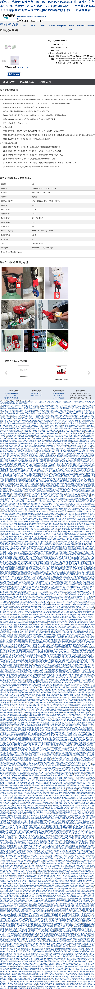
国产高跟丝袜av (81, 604)
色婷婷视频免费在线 (81, 800)
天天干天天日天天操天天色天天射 (42, 536)
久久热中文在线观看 (26, 437)
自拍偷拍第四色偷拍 (21, 618)
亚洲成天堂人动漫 (55, 528)
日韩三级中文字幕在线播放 (10, 785)
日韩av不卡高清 (86, 573)
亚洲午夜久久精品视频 (66, 742)
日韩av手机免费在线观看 (21, 644)
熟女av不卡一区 (62, 596)
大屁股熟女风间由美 (74, 483)
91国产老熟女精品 (85, 417)
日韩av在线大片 (14, 453)
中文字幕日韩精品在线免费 (53, 417)
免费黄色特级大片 (61, 496)
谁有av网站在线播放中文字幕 (27, 443)
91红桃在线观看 (72, 478)
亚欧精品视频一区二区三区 (19, 535)
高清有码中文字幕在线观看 (61, 850)
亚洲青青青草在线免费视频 (12, 591)
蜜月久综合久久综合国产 (57, 438)
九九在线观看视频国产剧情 (52, 671)
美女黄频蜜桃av (4, 525)
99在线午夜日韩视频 (40, 843)
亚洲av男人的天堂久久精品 (65, 828)
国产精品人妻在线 (74, 521)
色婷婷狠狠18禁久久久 (33, 458)
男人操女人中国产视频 (39, 576)
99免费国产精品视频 (71, 468)
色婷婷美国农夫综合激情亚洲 (50, 742)
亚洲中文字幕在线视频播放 (36, 456)
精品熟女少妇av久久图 (55, 451)
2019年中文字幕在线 (51, 652)
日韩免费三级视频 (67, 754)
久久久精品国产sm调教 (33, 699)
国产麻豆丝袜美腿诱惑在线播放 (78, 646)
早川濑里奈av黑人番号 (46, 446)
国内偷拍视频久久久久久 (34, 428)
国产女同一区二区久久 (84, 629)
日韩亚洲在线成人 (32, 413)
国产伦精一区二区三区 (80, 677)
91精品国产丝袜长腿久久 (26, 453)
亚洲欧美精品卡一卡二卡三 (30, 757)
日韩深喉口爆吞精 (44, 711)
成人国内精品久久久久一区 (83, 691)
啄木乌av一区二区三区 (28, 564)
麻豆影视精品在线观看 (40, 765)
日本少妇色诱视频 (64, 687)
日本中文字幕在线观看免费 (56, 437)
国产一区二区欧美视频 (29, 777)
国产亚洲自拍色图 (57, 450)
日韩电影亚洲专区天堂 (17, 802)
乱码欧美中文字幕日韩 (34, 513)
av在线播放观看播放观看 (33, 493)
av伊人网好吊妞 (7, 699)
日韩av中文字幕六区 (36, 722)
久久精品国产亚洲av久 (9, 569)
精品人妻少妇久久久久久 (69, 732)
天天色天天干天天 (89, 415)
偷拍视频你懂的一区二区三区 (70, 556)
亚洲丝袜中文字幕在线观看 (26, 501)
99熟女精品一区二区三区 (73, 584)
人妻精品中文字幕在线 (38, 601)
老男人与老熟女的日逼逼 (86, 423)
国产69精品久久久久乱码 (79, 720)
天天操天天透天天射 (38, 707)
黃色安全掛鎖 (24, 376)
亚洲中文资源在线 (20, 681)
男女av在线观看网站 (33, 701)
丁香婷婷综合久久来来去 (9, 430)
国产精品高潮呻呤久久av (70, 629)
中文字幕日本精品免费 (75, 508)
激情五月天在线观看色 (18, 702)
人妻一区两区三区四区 (14, 697)
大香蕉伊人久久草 (30, 581)
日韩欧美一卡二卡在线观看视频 (21, 583)
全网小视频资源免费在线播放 (29, 445)
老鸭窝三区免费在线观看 (61, 646)
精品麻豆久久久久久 (23, 446)
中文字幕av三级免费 (72, 820)
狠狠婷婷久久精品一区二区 (54, 516)
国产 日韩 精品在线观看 (45, 486)
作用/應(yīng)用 (45, 82)
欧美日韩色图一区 (39, 611)
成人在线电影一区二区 (37, 774)
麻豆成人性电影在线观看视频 (34, 715)
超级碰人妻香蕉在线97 (47, 493)
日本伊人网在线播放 (68, 451)
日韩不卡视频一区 (26, 707)
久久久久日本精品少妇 (29, 523)
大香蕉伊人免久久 (80, 466)
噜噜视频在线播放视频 (83, 468)
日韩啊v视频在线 (22, 593)
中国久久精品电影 (65, 485)
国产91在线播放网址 (86, 735)
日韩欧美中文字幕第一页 (13, 853)
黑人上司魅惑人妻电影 (38, 627)
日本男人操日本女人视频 (79, 769)
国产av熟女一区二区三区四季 (34, 813)
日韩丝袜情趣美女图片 (24, 677)
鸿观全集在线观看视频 (72, 701)
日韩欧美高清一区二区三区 (45, 823)
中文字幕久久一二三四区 (32, 762)
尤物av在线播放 (25, 659)
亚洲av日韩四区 (4, 727)
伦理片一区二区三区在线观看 (22, 636)
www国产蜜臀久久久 (46, 435)
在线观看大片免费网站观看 (52, 485)
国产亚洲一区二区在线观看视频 (78, 513)
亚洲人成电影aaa (16, 820)
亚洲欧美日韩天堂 (10, 450)
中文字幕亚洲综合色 (76, 539)
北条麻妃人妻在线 (50, 470)
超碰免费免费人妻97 (79, 525)
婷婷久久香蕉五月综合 (20, 571)
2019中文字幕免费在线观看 (80, 442)
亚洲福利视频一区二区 (18, 712)
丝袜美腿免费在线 (70, 566)
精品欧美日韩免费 (65, 465)
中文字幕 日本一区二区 (44, 546)
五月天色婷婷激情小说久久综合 (40, 438)
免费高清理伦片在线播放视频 (84, 407)
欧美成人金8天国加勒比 (79, 568)
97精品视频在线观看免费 (9, 750)
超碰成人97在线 (9, 780)
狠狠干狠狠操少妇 (53, 687)
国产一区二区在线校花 (43, 528)
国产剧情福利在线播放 (9, 684)
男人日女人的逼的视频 (33, 725)
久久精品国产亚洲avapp (78, 715)
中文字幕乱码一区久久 (18, 538)
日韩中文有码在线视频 (67, 466)
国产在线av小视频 (54, 764)
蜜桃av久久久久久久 (70, 795)
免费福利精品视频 (7, 485)
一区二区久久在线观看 (11, 782)
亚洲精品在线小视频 (88, 490)
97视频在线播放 (31, 603)
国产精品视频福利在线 (14, 711)
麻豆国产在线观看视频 (55, 682)
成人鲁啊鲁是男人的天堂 (37, 752)
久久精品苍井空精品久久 (18, 813)
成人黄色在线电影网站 (20, 533)
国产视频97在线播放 (62, 737)
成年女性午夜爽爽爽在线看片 (35, 737)
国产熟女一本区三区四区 (59, 435)
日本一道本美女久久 (18, 762)
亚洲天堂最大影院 (23, 825)
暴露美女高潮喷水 (43, 538)
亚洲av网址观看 (25, 808)
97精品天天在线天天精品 (84, 596)
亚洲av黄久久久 (72, 805)
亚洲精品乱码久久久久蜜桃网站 (34, 810)
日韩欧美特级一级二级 (77, 669)
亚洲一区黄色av (71, 614)
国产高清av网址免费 (34, 535)
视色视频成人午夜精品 (56, 559)
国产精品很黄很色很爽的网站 (27, 651)
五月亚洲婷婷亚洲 (27, 739)
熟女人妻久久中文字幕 (51, 852)
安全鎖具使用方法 (36, 395)
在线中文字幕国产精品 (61, 456)
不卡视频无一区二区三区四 (77, 730)
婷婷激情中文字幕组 (6, 815)
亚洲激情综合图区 (58, 823)
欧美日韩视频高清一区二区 (76, 415)
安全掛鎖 (4, 25)
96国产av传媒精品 (72, 510)
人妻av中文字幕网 (5, 481)
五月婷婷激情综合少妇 (35, 490)
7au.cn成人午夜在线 (30, 613)
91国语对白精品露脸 (73, 642)
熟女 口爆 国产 (14, 549)
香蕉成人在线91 (10, 415)
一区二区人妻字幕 (67, 601)
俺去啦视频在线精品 (6, 664)
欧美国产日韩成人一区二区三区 (76, 427)
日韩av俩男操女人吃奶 (22, 483)
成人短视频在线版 (82, 473)
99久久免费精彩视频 (73, 651)
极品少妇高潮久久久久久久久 (79, 810)
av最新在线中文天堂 (33, 543)
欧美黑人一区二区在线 (38, 785)
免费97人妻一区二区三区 (55, 629)
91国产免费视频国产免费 (15, 488)
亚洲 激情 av (9, 775)
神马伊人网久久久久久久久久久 (51, 571)
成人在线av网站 (10, 656)
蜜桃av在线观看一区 (68, 800)
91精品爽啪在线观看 (80, 430)
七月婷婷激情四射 (89, 480)
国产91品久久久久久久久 (39, 480)
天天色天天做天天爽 (24, 752)
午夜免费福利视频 (10, 428)
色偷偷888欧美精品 (59, 808)
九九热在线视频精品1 (70, 448)
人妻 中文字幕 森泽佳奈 (25, 642)
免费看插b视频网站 (85, 456)
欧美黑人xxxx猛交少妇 (28, 667)
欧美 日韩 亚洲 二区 (19, 827)
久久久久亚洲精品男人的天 (45, 646)
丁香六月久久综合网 (35, 616)
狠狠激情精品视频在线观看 (78, 594)
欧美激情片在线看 (69, 544)
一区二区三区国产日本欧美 (56, 591)
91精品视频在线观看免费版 (12, 808)
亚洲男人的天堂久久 (33, 496)
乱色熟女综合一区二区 (31, 541)
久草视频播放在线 (17, 523)
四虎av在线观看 (89, 536)
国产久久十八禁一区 (15, 631)
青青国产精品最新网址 (81, 515)
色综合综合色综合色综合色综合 (62, 581)
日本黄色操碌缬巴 (5, 544)
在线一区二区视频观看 (13, 744)
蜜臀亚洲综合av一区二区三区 (37, 825)
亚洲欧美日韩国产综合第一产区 (51, 697)
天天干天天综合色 (31, 498)
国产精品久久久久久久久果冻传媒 (17, 754)
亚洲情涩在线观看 (28, 611)
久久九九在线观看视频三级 (82, 845)
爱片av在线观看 (18, 623)
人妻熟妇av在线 (16, 418)
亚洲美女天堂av (53, 838)
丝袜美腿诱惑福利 (7, 606)
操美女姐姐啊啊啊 (42, 530)
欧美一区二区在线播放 (67, 488)
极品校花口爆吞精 (28, 548)
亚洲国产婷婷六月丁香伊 (65, 568)
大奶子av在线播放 (47, 730)
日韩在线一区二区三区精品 (21, 584)
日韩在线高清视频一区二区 (28, 727)
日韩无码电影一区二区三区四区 (58, 767)
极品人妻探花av (51, 460)
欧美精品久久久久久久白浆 (11, 840)
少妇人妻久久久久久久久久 (12, 627)
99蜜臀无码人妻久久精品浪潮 (42, 427)
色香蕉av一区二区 (32, 646)
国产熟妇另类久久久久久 (67, 671)
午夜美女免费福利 (80, 501)
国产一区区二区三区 (24, 686)
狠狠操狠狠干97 (59, 493)
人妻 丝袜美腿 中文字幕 (41, 548)
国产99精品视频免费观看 (28, 848)
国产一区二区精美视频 (27, 843)
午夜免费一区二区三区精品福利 (83, 702)
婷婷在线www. (45, 556)
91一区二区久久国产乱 (16, 767)
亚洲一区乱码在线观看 (29, 410)
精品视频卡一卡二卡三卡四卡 (14, 531)
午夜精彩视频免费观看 (6, 405)
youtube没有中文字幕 (39, 847)
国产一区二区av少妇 (58, 526)
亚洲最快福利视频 (15, 530)
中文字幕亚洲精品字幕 (84, 538)
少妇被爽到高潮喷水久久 (32, 412)
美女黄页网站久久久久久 (78, 571)
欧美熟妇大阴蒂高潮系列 (12, 443)
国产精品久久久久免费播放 (53, 539)
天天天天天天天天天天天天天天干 (62, 692)
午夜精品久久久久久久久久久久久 (26, 687)
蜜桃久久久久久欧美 (55, 556)
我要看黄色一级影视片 (12, 662)
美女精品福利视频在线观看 (86, 491)
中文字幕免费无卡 (7, 725)
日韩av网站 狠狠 (56, 835)
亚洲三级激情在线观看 (40, 586)
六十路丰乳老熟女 (13, 626)
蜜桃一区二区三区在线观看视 (53, 531)
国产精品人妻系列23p (20, 732)
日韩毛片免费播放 (76, 465)
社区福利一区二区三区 (16, 508)
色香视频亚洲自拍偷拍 (20, 405)
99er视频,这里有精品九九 (56, 702)
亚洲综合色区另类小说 (29, 559)
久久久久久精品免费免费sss (45, 639)
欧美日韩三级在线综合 (43, 784)
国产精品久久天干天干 (9, 818)
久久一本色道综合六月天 (34, 505)
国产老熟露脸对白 (27, 664)
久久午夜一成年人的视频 (15, 740)
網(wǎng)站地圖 (59, 398)
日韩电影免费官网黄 (64, 825)
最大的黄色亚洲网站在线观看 (13, 568)
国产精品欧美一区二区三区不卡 (40, 510)
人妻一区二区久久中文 (27, 853)
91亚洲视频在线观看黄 (62, 476)
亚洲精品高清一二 (26, 589)
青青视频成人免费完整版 (45, 413)
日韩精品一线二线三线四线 (19, 654)
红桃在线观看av (12, 724)
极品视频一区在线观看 (9, 593)
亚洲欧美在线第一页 (25, 601)
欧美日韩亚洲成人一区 (16, 745)
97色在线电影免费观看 (43, 408)
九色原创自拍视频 (75, 838)
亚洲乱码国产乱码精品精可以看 (64, 792)
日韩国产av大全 (33, 694)
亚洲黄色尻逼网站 (12, 747)
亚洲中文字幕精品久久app (47, 762)
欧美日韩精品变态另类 (20, 717)
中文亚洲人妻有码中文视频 (15, 649)
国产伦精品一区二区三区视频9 (17, 505)
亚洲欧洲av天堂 (26, 641)
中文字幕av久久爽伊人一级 (56, 448)
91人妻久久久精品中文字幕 (78, 443)
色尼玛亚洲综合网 (83, 696)
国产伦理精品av (84, 589)
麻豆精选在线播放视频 (51, 442)
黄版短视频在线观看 (15, 432)
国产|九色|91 (78, 598)
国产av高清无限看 (65, 840)
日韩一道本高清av (24, 789)
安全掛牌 (71, 25)
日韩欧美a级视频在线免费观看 (34, 775)
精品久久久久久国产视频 (63, 669)
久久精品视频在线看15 (70, 535)
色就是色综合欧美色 (47, 483)
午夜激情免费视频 (80, 667)
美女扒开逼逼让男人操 (17, 481)
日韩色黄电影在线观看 (21, 420)
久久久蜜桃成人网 (64, 838)
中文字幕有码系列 (49, 729)
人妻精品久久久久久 (18, 598)
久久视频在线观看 (70, 407)
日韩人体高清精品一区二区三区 (64, 520)
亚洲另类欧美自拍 (41, 782)
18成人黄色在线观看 (45, 543)
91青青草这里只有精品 (85, 712)
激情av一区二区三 (34, 588)
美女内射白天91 (58, 837)
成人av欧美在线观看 (70, 526)
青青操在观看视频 (81, 599)
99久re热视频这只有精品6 (79, 664)
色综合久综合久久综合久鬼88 (35, 553)
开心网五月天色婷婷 (26, 461)
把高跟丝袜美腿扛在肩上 (40, 461)
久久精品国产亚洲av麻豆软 (45, 423)
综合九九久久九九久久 (24, 471)
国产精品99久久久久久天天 (65, 722)
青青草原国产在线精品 (36, 485)
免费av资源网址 (87, 825)
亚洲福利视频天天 (23, 579)
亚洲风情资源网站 (19, 511)
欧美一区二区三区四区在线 (70, 538)
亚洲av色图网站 (16, 664)
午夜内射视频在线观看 (84, 458)
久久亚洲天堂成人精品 (84, 408)
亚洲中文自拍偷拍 (28, 740)
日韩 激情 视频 (85, 584)
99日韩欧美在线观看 (88, 505)
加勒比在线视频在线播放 (17, 755)
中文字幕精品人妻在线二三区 (68, 666)
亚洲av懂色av (35, 632)
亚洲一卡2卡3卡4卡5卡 (18, 423)
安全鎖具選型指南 (36, 393)
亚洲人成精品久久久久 (62, 460)
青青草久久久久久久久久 (9, 407)
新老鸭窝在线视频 (55, 794)
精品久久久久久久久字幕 (46, 837)
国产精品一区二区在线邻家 (13, 657)
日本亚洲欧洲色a (46, 450)
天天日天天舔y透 (66, 697)
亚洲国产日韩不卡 (74, 735)
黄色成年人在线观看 (85, 747)
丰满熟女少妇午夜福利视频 (76, 536)
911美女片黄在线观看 (64, 810)
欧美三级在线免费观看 (27, 573)
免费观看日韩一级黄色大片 (54, 674)
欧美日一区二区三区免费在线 (79, 413)
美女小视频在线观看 (21, 515)
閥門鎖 (33, 25)
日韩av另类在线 (66, 682)
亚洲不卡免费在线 (74, 456)
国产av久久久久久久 (8, 652)
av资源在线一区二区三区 (71, 591)
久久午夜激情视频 (45, 588)
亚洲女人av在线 (50, 440)
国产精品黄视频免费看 (35, 661)
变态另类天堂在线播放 (69, 546)
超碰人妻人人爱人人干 (25, 549)
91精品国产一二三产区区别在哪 (61, 405)
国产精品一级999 (48, 561)
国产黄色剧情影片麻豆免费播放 (16, 715)
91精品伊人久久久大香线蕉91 (85, 543)
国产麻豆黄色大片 (7, 594)
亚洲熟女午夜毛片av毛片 (51, 810)
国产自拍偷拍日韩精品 (35, 704)
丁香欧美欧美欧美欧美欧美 (63, 744)
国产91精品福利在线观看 (15, 674)
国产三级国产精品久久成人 (79, 752)
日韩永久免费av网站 (11, 752)
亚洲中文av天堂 (49, 453)
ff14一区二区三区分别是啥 (67, 842)
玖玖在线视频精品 (10, 515)
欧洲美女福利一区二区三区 (45, 443)
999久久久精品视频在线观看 (41, 637)
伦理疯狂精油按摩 (62, 583)
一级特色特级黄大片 (12, 433)
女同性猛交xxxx (6, 535)
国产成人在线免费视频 (27, 586)
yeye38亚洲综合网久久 (6, 491)
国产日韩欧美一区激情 (62, 750)
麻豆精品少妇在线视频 (31, 511)
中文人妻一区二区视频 (25, 672)
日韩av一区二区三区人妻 (70, 408)
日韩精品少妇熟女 (59, 412)
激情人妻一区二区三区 (54, 631)
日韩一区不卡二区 (45, 566)
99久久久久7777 (7, 804)
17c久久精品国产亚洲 (73, 634)
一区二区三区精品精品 (9, 687)
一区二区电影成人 (59, 407)
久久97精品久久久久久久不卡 (59, 506)
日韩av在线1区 (42, 817)
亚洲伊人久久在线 (30, 460)
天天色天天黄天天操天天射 (60, 730)
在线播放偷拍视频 (82, 566)
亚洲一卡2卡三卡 (84, 820)
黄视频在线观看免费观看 (25, 576)
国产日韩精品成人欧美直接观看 (82, 618)
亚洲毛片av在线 (49, 752)
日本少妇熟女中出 (56, 588)
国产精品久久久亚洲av (57, 468)
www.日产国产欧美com (81, 674)
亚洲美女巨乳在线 (35, 808)
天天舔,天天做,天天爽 (76, 639)
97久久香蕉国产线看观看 (60, 478)
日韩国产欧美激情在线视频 (62, 428)
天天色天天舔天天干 (18, 574)
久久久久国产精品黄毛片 (76, 533)
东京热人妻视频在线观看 (55, 586)
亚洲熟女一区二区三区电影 (24, 440)
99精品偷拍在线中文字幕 (34, 742)
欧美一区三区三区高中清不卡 (70, 417)
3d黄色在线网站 (21, 682)
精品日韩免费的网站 (19, 493)
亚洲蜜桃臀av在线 (7, 412)
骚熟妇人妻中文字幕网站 (11, 608)
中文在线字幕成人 (50, 611)
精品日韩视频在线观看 (70, 740)
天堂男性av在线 (37, 608)
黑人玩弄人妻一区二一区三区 (13, 729)
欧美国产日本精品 (46, 418)
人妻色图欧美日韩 (16, 632)
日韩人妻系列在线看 (84, 435)
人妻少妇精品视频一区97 (85, 818)
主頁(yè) (2, 24)
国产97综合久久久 (32, 817)
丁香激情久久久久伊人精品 (72, 578)
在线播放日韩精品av (56, 790)
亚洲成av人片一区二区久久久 (40, 794)
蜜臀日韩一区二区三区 (82, 526)
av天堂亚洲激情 (20, 795)
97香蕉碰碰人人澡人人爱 (59, 719)
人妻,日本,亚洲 (73, 818)
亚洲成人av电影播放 (20, 413)
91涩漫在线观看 (72, 624)
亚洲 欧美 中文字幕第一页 (32, 574)
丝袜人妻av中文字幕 (50, 689)
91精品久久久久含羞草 (67, 515)
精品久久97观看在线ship (24, 807)
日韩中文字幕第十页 (78, 692)
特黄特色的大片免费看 (55, 563)
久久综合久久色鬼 (7, 646)
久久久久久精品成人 (64, 576)
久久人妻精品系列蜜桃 (55, 654)
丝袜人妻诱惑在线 (44, 593)
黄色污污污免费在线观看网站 (18, 525)
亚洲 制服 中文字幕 (50, 583)
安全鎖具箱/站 (81, 25)
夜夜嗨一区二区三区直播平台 (45, 523)
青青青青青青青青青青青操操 (26, 666)
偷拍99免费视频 (33, 407)
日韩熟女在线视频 (12, 666)
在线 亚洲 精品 (29, 790)
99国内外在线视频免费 (84, 714)
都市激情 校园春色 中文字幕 (76, 420)
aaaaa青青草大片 (50, 551)
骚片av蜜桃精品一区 (69, 481)
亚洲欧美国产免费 (5, 813)
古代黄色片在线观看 (71, 579)
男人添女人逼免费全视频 (46, 495)
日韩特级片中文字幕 (34, 717)
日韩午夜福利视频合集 (21, 661)
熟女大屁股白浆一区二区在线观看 (29, 476)
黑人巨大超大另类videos (39, 551)
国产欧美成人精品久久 (37, 531)
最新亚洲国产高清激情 (14, 448)
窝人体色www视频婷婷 (81, 852)
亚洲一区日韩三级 (52, 568)
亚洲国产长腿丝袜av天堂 (26, 830)
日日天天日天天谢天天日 (14, 465)
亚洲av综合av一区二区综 (50, 641)
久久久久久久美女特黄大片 (52, 471)
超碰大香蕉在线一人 (47, 749)
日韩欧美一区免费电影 (85, 564)
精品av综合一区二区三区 (47, 725)
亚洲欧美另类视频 (67, 631)
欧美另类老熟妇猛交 (79, 520)
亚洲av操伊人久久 (32, 451)
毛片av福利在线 (87, 531)
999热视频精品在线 (48, 714)
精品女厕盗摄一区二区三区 (56, 573)
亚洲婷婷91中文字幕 (56, 408)
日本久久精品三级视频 (17, 495)
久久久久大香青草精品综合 (60, 536)
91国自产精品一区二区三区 (28, 530)
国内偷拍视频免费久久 (62, 815)
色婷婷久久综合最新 (14, 637)
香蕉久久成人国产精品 (56, 784)
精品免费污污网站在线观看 (81, 742)
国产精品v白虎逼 (19, 518)
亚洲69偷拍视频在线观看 (81, 659)
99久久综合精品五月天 (6, 817)
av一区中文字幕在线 (6, 838)
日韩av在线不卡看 (33, 578)
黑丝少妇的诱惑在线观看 (74, 410)
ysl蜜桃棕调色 (79, 412)
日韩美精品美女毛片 (10, 556)
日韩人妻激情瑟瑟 (69, 598)
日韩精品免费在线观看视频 (65, 707)
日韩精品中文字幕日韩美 (11, 651)
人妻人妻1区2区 (67, 563)
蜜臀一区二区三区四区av (87, 523)
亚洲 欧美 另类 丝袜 (7, 511)
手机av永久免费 (23, 694)
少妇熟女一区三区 (5, 417)
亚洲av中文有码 (33, 584)
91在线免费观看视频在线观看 (22, 671)
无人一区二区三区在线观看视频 (9, 501)
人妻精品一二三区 (86, 446)
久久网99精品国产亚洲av (9, 422)
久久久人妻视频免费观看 (40, 437)
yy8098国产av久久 (46, 554)
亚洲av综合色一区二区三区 (61, 446)
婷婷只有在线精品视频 (76, 850)
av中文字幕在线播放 (68, 830)
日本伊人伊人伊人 (18, 546)
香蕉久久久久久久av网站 (19, 544)
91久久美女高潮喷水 (51, 508)
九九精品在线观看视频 (53, 666)
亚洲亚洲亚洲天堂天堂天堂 (48, 594)
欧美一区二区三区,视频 (62, 463)
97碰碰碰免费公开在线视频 (13, 641)
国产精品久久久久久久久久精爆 (32, 488)
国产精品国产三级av (62, 513)
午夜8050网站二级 (16, 417)
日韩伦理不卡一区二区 (61, 458)
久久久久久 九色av (74, 589)
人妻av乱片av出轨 (19, 427)
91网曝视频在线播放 (41, 631)
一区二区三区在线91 (80, 722)
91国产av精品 (12, 807)
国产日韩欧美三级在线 (19, 725)
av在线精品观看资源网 (28, 631)
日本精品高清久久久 (18, 435)
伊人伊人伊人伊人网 (59, 579)
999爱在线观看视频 (68, 711)
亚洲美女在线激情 (56, 425)
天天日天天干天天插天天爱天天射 (72, 475)
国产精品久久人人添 (75, 725)
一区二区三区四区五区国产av (10, 760)
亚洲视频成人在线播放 (66, 525)
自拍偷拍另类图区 (67, 626)
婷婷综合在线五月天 (49, 608)
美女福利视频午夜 (57, 712)
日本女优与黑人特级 (34, 706)
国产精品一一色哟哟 (81, 671)
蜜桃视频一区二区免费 (31, 495)
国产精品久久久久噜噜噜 (52, 618)
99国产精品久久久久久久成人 (61, 443)
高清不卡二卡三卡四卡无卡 (85, 478)
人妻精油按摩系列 (63, 508)
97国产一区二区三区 (8, 644)
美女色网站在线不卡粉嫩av (9, 471)
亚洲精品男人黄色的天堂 (41, 415)
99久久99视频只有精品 (69, 450)
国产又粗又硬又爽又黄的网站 (33, 755)
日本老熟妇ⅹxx (29, 427)
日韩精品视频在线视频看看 (11, 503)
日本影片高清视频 (41, 599)
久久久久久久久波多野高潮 (50, 432)
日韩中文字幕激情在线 (58, 759)
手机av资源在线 (59, 608)
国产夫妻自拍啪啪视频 (68, 724)
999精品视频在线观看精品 (82, 422)
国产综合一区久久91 (87, 725)
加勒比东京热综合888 (50, 642)
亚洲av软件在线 (11, 794)
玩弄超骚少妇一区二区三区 (30, 711)
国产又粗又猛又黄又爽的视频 (50, 686)
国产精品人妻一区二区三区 (31, 745)
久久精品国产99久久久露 (63, 689)
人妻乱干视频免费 (15, 478)
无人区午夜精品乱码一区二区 (72, 573)
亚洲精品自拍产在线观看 (55, 548)
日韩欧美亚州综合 (60, 714)
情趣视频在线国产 (38, 642)
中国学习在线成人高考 (81, 755)
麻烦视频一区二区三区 (63, 574)
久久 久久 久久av (10, 578)
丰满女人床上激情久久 (37, 583)
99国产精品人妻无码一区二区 (77, 511)
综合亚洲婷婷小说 (57, 691)
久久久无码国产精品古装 (43, 468)
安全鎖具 (71, 29)
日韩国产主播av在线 (14, 445)
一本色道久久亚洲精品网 (82, 822)
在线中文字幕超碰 (68, 500)
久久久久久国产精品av (38, 440)
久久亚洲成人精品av (67, 845)
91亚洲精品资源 (45, 732)
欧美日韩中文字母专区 (29, 599)
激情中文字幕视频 (73, 706)
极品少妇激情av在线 (79, 828)
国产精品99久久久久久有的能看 (54, 491)
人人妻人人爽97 (26, 632)
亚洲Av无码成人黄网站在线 (73, 438)
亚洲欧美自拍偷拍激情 (42, 564)
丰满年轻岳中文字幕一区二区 (19, 516)
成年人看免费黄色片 (79, 780)
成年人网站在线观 (26, 627)
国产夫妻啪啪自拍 (58, 613)
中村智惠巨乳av (15, 586)
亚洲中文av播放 (70, 603)
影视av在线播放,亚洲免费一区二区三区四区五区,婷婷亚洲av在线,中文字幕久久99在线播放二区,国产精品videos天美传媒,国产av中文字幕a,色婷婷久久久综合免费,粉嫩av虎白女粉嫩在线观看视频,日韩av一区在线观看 (47, 6)
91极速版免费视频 (50, 737)
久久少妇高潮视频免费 (44, 405)
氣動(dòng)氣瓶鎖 (61, 26)
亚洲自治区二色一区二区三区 (85, 662)
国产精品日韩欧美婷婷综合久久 (61, 802)
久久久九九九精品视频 (52, 720)
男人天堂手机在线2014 (6, 425)
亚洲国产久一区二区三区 (22, 714)
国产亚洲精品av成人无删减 (19, 553)
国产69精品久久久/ (63, 511)
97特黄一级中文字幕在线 (84, 588)
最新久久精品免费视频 (40, 842)
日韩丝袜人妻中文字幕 (83, 627)
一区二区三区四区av (39, 491)
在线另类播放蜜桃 (61, 649)
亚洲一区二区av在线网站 (39, 677)
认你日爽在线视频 (8, 513)
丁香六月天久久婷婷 (35, 792)
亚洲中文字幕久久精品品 (54, 599)
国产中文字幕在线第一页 (84, 535)
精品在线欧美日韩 (42, 591)
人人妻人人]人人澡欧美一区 (44, 692)
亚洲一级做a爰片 (84, 765)
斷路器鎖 (14, 25)
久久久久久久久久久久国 (58, 606)
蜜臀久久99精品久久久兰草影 (57, 410)
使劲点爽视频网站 (11, 833)
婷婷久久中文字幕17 (28, 465)
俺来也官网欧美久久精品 (80, 661)
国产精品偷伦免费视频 (18, 619)
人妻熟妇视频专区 (69, 554)
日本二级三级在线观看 (48, 789)
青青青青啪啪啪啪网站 (70, 784)
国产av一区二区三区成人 (50, 722)
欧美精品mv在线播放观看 (74, 619)
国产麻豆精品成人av (86, 506)
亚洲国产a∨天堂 (20, 506)
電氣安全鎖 (52, 25)
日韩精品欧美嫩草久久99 (33, 827)
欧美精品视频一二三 (30, 621)
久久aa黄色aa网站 (46, 466)
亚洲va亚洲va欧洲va (85, 634)
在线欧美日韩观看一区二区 (27, 760)
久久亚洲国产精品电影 (68, 461)
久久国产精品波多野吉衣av (66, 530)
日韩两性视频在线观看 (21, 566)
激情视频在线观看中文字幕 (35, 561)
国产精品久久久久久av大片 (59, 624)
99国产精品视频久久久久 (37, 470)
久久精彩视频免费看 (56, 475)
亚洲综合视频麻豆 (42, 654)
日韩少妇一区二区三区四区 (19, 742)
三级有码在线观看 (41, 460)
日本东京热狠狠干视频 (56, 598)
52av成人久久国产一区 (14, 629)
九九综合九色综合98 (44, 614)
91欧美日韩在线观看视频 (30, 614)
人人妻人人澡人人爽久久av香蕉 (58, 415)
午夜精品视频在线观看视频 (47, 496)
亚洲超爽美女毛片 (30, 692)
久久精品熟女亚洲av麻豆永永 (21, 485)
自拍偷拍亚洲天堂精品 (20, 513)
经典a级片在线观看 (37, 430)
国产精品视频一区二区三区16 (24, 526)
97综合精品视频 (20, 604)
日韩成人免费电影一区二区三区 (84, 528)
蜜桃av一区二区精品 (22, 769)
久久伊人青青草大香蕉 (47, 644)
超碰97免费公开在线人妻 (29, 832)
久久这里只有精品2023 (71, 486)
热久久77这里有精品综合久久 (52, 515)
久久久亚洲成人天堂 (32, 520)
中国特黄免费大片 (49, 455)
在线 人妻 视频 (37, 787)
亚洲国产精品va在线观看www (85, 823)
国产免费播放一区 (8, 518)
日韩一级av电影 (48, 656)
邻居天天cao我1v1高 (24, 510)
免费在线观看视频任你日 (29, 639)
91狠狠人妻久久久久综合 (47, 717)
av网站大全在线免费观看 (39, 589)
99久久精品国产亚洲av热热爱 (50, 490)
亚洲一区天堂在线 (76, 574)
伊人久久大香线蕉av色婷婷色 (42, 624)
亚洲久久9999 (79, 425)
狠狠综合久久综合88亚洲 (76, 704)
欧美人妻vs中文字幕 (31, 538)
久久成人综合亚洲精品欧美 (72, 837)
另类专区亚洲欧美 (32, 405)
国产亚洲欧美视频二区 (11, 642)
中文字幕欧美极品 (21, 596)
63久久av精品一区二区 (55, 626)
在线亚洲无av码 (43, 682)
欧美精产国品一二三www (33, 770)
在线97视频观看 (63, 772)
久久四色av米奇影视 (13, 601)
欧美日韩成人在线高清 (56, 500)
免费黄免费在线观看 (61, 553)
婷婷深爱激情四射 (7, 584)
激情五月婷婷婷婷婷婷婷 (43, 475)
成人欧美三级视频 (12, 521)
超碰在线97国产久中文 (37, 689)
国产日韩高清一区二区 (69, 548)
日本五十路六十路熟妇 (44, 759)
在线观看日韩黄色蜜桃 (39, 549)
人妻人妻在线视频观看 (20, 425)
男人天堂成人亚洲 (36, 730)
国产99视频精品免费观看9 (24, 684)
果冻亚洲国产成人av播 (63, 636)
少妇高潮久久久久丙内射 (33, 466)
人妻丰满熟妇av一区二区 (59, 747)
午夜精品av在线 (15, 609)
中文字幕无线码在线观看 (15, 410)
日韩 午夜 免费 (77, 470)
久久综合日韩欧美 (75, 446)
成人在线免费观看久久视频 (82, 745)
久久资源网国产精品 (43, 410)
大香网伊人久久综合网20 (71, 433)
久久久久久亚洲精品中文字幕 (19, 490)
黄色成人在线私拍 (46, 799)
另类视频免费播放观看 (35, 818)
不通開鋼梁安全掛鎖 (61, 379)
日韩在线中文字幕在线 (68, 528)
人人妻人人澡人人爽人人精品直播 (57, 480)
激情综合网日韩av (80, 481)
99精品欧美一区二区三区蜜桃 (66, 616)
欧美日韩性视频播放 (43, 681)
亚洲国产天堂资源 (69, 613)
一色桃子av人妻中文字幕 (71, 491)
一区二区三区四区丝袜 (22, 828)
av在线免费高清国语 (52, 576)
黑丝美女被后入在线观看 (77, 750)
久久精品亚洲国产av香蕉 (52, 465)
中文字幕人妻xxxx (82, 559)
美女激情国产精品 (74, 506)
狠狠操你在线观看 (32, 754)
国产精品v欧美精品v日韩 (60, 445)
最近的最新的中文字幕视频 (19, 701)
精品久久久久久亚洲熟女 (19, 496)
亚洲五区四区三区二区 (86, 418)
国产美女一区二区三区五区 (27, 500)
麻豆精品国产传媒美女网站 (68, 853)
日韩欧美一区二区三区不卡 (58, 603)
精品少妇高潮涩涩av (61, 734)
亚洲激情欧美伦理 (36, 686)
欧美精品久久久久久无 (66, 618)
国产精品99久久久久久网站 (34, 596)
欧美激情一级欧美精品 (16, 764)
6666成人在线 (28, 491)
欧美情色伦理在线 (13, 408)
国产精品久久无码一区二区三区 (47, 757)
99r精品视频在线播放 (30, 784)
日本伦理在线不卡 (35, 749)
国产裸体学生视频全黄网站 (73, 759)
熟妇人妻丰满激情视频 (29, 719)
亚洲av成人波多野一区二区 (63, 729)
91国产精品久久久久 (33, 815)
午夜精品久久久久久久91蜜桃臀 (67, 627)
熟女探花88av (65, 539)
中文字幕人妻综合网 (35, 483)
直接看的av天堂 (45, 598)
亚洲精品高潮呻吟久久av (50, 596)
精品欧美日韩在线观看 (9, 682)
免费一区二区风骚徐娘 (24, 536)
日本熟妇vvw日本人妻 (47, 420)
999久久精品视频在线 (75, 476)
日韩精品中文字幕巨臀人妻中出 (82, 754)
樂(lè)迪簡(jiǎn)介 (58, 393)
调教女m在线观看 (79, 440)
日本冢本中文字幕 (49, 456)
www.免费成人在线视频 (60, 483)
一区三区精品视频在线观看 (22, 720)
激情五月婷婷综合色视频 (83, 699)
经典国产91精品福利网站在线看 (52, 661)
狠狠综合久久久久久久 (18, 466)
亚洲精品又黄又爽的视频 (60, 498)
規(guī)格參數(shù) (27, 82)
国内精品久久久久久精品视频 (57, 510)
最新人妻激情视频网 (43, 518)
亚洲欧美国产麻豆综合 (40, 573)
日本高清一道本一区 (85, 764)
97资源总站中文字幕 (34, 769)
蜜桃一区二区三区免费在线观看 (61, 812)
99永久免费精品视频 (62, 551)
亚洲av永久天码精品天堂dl (47, 649)
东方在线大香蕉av (36, 521)
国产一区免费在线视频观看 (10, 830)
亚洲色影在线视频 (39, 417)
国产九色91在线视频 (25, 799)
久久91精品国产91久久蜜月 (75, 480)
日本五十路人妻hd (80, 541)
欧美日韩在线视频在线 (42, 603)
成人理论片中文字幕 (17, 621)
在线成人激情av (69, 739)
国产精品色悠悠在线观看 (75, 737)
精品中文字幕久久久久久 (17, 475)
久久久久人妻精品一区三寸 (12, 461)
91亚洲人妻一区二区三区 (28, 820)
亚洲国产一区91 (30, 506)
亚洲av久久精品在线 (85, 433)
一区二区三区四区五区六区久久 (25, 415)
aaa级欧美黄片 (84, 649)
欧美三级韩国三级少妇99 (69, 760)
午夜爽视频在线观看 (9, 486)
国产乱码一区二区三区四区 (86, 608)
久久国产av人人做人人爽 (57, 518)
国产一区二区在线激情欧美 (51, 684)
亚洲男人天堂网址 (20, 669)
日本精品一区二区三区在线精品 (24, 765)
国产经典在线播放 (43, 780)
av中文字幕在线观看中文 (49, 513)
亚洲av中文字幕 (76, 581)
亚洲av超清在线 (57, 423)
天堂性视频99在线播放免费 (55, 765)
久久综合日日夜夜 (45, 535)
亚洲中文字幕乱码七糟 (13, 437)
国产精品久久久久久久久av (70, 423)
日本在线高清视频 (10, 596)
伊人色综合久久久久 (41, 501)
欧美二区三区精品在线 (8, 483)
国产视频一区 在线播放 (86, 518)
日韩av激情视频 (72, 458)
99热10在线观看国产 (80, 500)
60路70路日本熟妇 (67, 681)
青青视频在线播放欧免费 (56, 740)
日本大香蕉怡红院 (80, 554)
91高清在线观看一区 (76, 609)
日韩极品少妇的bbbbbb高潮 (16, 460)
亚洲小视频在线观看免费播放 (64, 440)
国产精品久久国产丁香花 (79, 817)
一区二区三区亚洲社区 (43, 425)
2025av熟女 (89, 623)
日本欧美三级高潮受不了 (30, 759)
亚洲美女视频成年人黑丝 (25, 847)
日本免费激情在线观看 (75, 490)
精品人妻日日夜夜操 (38, 433)
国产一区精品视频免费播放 (44, 613)
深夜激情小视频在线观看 (79, 762)
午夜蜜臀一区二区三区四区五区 (56, 662)
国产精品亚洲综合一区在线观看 (35, 442)
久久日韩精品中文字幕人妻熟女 (48, 511)
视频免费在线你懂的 (63, 505)
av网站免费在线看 (82, 614)
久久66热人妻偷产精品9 (62, 725)
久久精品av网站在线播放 (85, 789)
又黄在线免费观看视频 (19, 594)
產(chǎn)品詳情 (9, 82)
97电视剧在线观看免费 (69, 709)
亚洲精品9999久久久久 (84, 805)
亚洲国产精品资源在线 (56, 604)
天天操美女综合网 (83, 493)
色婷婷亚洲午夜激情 (87, 438)
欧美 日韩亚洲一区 (10, 769)
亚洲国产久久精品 (58, 795)
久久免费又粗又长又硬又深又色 (52, 422)
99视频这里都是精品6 (20, 543)
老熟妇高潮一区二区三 (86, 719)
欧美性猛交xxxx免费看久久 (58, 696)
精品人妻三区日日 (45, 473)
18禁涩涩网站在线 (12, 686)
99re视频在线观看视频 (45, 805)
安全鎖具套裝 (90, 25)
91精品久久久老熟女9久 (78, 455)
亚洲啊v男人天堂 (23, 706)
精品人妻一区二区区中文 (41, 740)
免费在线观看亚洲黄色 (20, 734)
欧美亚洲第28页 (66, 654)
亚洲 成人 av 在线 (46, 802)
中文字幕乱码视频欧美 (85, 586)
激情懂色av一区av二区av (14, 832)
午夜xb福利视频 (81, 623)
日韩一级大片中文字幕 (68, 790)
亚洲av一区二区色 (62, 642)
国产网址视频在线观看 (87, 815)
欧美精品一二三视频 (8, 732)
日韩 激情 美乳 (64, 490)
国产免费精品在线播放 (14, 564)
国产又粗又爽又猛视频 (64, 442)
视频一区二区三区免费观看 (12, 573)
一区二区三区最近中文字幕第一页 (36, 804)
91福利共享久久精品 (22, 569)
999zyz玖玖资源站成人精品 (10, 510)
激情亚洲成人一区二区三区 (24, 833)
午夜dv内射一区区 (24, 730)
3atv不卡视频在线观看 (79, 626)
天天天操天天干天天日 (61, 777)
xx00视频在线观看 (87, 465)
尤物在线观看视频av (21, 735)
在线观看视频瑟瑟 (17, 691)
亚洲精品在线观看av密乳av (73, 593)
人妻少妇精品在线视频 (46, 579)
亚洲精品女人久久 (75, 843)
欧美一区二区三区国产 (17, 810)
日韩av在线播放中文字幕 (18, 770)
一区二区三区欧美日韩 (28, 835)
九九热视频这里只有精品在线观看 (54, 433)
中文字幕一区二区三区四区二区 (47, 541)
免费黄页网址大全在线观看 (31, 473)
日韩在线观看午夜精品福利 (32, 606)
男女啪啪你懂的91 (32, 533)
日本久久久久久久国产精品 (63, 762)
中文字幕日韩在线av (18, 412)
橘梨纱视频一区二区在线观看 (15, 679)
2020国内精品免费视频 (29, 767)
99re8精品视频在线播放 (85, 437)
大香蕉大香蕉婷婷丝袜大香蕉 (22, 438)
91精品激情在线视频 (83, 448)
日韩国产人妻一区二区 (79, 681)
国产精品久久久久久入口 (15, 777)
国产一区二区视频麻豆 (39, 833)
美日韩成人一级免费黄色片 (21, 470)
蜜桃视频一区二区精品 (26, 852)
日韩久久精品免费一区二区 (71, 712)
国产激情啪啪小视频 (72, 714)
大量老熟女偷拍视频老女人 (36, 539)
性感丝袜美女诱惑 (37, 684)
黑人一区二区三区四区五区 (12, 659)
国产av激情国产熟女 (21, 450)
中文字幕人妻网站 (8, 671)
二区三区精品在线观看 (35, 569)
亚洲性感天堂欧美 (88, 598)
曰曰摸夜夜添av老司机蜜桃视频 (70, 418)
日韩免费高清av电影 (21, 578)
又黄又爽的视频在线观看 (75, 767)
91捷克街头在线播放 (68, 422)
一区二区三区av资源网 (39, 840)
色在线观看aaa (32, 634)
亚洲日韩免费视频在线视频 (53, 724)
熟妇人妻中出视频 (34, 446)
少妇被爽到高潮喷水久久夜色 (65, 541)
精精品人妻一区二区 (78, 563)
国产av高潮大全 (19, 656)
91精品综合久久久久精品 (65, 676)
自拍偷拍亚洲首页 (16, 812)
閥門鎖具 (15, 398)
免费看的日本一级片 (69, 674)
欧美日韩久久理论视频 (29, 674)
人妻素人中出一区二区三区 (58, 614)
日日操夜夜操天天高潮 (68, 425)
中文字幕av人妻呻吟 (6, 634)
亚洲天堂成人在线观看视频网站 (50, 525)
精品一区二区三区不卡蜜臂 (74, 717)
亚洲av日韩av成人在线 (20, 451)
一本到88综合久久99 (72, 747)
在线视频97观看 (77, 531)
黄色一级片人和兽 (22, 422)
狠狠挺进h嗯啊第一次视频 (35, 422)
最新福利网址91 (69, 412)
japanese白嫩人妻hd (32, 593)
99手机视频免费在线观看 (19, 458)
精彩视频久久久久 (65, 764)
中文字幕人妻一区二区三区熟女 (62, 413)
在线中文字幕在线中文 (38, 709)
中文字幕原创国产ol (70, 621)
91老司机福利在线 (57, 543)
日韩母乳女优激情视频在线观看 (46, 634)
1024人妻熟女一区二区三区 (53, 601)
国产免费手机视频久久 (77, 611)
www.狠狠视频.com (10, 837)
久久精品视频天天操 (9, 526)
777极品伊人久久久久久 (15, 548)
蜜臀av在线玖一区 (28, 764)
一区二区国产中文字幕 (83, 795)
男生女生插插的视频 (84, 486)
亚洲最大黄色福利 (79, 432)
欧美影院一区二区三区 (77, 405)
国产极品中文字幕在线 (16, 611)
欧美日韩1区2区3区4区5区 (49, 505)
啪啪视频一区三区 (63, 704)
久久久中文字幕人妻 (55, 681)
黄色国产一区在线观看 (44, 679)
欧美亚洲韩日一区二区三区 (64, 770)
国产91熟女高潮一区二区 (7, 618)
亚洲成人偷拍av (37, 432)
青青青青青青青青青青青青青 (62, 832)
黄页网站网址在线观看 (24, 433)
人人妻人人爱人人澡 (6, 538)
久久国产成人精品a (52, 589)
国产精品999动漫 (33, 486)
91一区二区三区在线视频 (80, 601)
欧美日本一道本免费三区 (69, 588)
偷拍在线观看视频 (27, 812)
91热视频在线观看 (85, 495)
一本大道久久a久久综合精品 (78, 686)
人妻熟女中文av (72, 777)
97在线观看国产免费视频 (62, 533)
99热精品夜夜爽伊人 (40, 481)
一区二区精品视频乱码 (60, 420)
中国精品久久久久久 (58, 554)
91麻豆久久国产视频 (57, 535)
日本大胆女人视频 (45, 606)
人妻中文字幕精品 (21, 428)
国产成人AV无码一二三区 (46, 407)
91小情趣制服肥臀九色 (77, 428)
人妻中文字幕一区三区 (47, 458)
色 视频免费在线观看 (39, 664)
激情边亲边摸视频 (39, 508)
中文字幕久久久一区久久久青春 (42, 526)
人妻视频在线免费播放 (71, 437)
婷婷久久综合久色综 (88, 813)
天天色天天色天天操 (57, 473)
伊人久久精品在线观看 (72, 606)
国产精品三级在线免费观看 (24, 480)
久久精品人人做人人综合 (40, 448)
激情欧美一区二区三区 (70, 493)
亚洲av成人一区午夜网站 (15, 528)
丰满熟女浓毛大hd (15, 455)
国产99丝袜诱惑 (86, 689)
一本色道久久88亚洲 (19, 775)
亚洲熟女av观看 (42, 629)
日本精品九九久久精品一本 (63, 752)
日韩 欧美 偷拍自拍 (66, 647)
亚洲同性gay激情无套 (55, 538)
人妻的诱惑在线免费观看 (49, 636)
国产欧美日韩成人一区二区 (47, 815)
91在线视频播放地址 (49, 669)
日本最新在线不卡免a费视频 (76, 445)
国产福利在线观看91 (79, 827)
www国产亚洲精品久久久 (74, 813)
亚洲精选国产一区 (27, 448)
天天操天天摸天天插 (55, 754)
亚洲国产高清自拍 (47, 544)
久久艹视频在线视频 (21, 486)
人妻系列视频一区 (80, 544)
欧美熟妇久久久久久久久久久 (34, 619)
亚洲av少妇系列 (76, 654)
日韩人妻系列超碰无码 (64, 769)
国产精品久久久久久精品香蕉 (78, 463)
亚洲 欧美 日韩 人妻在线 (87, 551)
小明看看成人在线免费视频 (60, 805)
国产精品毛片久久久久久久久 (64, 470)
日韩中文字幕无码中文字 (19, 561)
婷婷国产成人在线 (39, 853)
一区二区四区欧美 (8, 427)
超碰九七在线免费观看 (45, 503)
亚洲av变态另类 (41, 674)
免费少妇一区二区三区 (70, 604)
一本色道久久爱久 (10, 468)
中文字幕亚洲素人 (58, 544)
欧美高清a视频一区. (31, 423)
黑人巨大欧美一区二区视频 (63, 453)
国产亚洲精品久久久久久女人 (31, 554)
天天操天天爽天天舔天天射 (41, 702)
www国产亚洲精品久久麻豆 (83, 451)
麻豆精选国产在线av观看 (45, 445)
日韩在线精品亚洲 (13, 539)
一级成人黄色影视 (80, 779)
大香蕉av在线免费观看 (81, 530)
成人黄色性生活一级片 (13, 707)
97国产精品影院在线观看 (67, 822)
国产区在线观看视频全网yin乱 (27, 408)
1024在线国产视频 (35, 478)
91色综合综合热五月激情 (19, 815)
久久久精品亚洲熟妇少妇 (72, 518)
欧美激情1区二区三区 (48, 428)
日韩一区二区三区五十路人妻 (76, 558)
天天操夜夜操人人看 (74, 523)
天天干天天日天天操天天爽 (70, 586)
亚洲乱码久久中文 (72, 435)
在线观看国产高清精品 (59, 632)
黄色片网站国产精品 (61, 558)
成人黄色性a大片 (9, 442)
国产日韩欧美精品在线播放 (76, 772)
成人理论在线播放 (83, 579)
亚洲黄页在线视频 (57, 546)
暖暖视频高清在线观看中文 (38, 822)
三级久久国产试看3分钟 (82, 471)
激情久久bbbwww (76, 749)
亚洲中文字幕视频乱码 (84, 503)
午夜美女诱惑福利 (20, 442)
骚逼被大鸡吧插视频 (77, 485)
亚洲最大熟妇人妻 (82, 548)
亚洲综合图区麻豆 (84, 556)
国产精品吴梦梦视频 (47, 521)
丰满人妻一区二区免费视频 (57, 593)
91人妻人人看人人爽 (47, 706)
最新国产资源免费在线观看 (43, 506)
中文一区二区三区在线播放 (66, 852)
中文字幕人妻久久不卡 (78, 832)
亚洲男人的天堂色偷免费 (10, 689)
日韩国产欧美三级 (34, 579)
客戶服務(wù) (58, 395)
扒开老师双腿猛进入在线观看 (37, 516)
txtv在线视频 (3, 408)
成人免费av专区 (25, 822)
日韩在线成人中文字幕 (14, 850)
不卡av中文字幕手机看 (69, 543)
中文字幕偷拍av (32, 425)
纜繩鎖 (43, 25)
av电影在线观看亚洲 (6, 599)
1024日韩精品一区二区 (12, 476)
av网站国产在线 (59, 644)
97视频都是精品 (61, 813)
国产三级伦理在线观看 (62, 735)
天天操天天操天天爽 (58, 486)
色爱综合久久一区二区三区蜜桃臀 (56, 820)
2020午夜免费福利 (5, 820)
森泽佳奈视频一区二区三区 (45, 498)
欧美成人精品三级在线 (86, 632)
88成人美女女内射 (12, 787)
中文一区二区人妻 (42, 687)
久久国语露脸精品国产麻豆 (63, 455)
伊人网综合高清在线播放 (43, 621)
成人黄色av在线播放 (28, 729)
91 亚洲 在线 (27, 531)
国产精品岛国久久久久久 (26, 608)
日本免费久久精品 (23, 792)
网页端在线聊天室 (27, 432)
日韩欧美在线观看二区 (11, 774)
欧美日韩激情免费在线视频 (83, 847)
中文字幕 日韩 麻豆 (80, 613)
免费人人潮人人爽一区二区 (35, 779)
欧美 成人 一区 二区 (43, 767)
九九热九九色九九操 (23, 407)
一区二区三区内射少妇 (33, 732)
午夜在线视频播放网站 (74, 498)
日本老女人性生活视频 (39, 662)
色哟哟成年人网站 (73, 551)
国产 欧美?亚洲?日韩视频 (32, 435)
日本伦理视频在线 (30, 475)
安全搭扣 (23, 25)
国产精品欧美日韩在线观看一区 (81, 647)
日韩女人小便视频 (38, 455)
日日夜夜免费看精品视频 (76, 641)
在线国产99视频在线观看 (40, 623)
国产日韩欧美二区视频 (42, 563)
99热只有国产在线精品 (29, 647)
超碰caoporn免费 (55, 657)
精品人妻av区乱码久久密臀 (49, 616)
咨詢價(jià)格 (14, 74)
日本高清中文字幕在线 (63, 594)
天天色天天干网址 (5, 609)
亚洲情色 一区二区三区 (19, 520)
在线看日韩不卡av (67, 531)
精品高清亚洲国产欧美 (72, 495)
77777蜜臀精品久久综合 (51, 772)
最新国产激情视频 (49, 558)
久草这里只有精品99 (59, 656)
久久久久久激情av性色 (25, 662)
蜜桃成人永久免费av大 (34, 450)
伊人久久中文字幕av (28, 417)
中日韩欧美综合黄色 (85, 521)
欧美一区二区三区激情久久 (73, 679)
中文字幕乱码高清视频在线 (57, 564)
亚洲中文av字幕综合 (51, 627)
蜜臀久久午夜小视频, (31, 518)
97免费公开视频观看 (38, 671)
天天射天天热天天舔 (26, 455)
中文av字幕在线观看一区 (67, 471)
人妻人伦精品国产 (49, 774)
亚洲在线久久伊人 (53, 672)
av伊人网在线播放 (69, 667)
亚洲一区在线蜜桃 (39, 453)
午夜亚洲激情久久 (12, 847)
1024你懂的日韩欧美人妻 (59, 427)
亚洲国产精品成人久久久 (29, 850)
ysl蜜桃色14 (54, 745)
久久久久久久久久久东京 (9, 446)
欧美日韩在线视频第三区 (9, 722)
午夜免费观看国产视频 (82, 546)
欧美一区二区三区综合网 (61, 561)
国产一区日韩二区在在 (69, 473)
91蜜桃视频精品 (88, 808)
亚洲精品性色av (25, 478)
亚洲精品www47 (29, 481)
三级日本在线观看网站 (49, 813)
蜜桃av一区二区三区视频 (12, 500)
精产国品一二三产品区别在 (47, 476)
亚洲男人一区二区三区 (58, 701)
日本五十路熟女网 (43, 451)
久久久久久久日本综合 (46, 412)
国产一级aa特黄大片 (49, 430)
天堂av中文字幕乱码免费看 (32, 598)
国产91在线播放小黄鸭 (44, 712)
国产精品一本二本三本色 (83, 450)
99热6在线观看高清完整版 (7, 506)
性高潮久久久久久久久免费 (17, 581)
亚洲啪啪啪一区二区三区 (15, 759)
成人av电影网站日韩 (32, 682)
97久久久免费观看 (78, 549)
